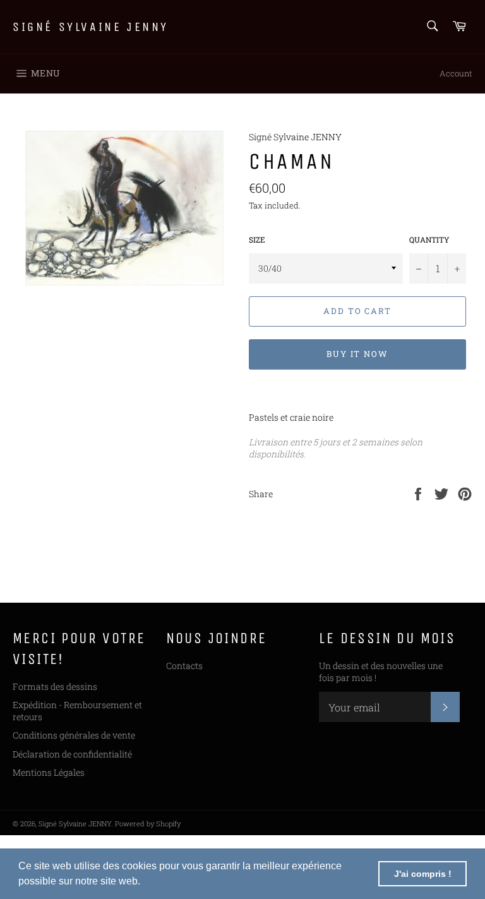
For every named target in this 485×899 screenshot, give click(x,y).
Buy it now (357, 353)
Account (456, 73)
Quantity (429, 239)
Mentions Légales (49, 772)
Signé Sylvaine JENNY (91, 27)
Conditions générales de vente (74, 735)
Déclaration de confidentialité (72, 754)
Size (257, 239)
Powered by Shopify (148, 823)
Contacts (184, 666)
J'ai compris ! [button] (423, 874)
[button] (145, 882)
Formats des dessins (55, 686)
